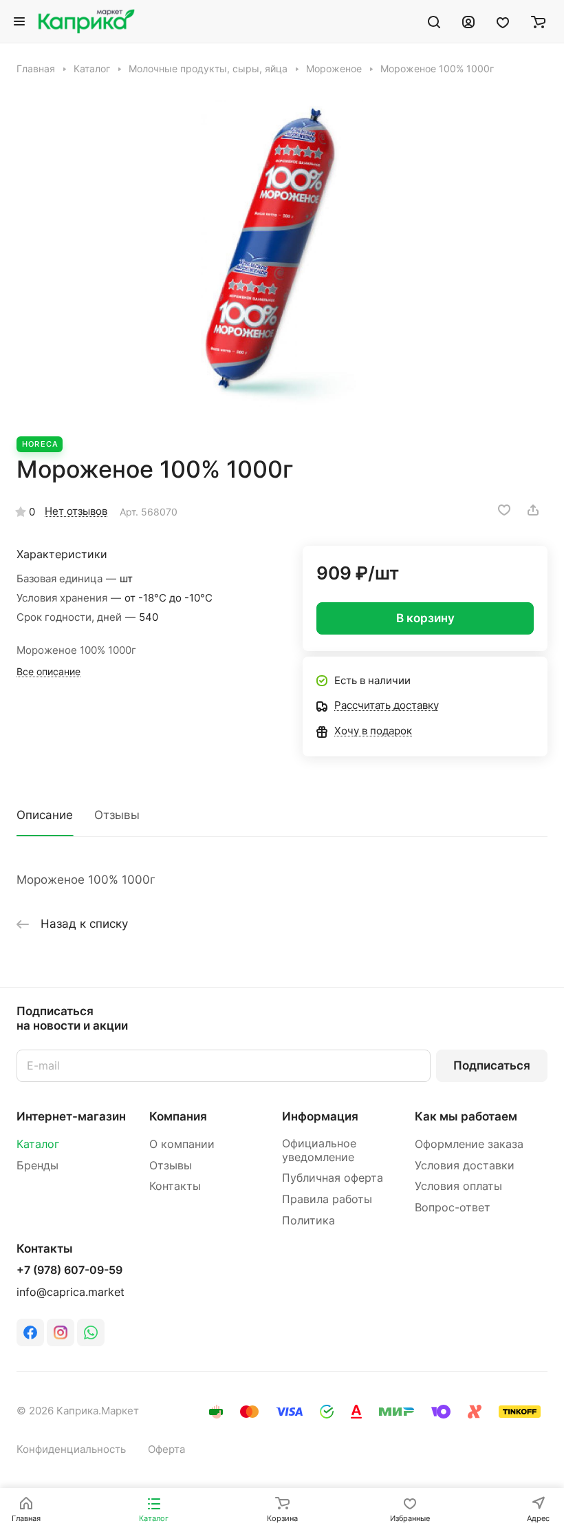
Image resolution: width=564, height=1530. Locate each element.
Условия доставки (464, 1165)
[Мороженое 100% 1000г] (282, 256)
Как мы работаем (466, 1116)
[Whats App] (91, 1332)
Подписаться (491, 1065)
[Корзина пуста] (538, 21)
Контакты (175, 1186)
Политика (308, 1220)
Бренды (37, 1165)
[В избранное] (504, 510)
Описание (45, 815)
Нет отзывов (76, 511)
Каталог (38, 1144)
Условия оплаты (458, 1186)
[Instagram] (60, 1332)
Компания (178, 1116)
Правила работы (327, 1199)
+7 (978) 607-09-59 (69, 1270)
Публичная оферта (332, 1177)
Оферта (166, 1449)
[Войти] (468, 21)
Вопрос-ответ (452, 1207)
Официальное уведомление (319, 1150)
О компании (182, 1144)
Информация (320, 1116)
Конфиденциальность (71, 1449)
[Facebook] (30, 1332)
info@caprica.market (70, 1292)
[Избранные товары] (503, 21)
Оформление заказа (469, 1144)
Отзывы (117, 815)
